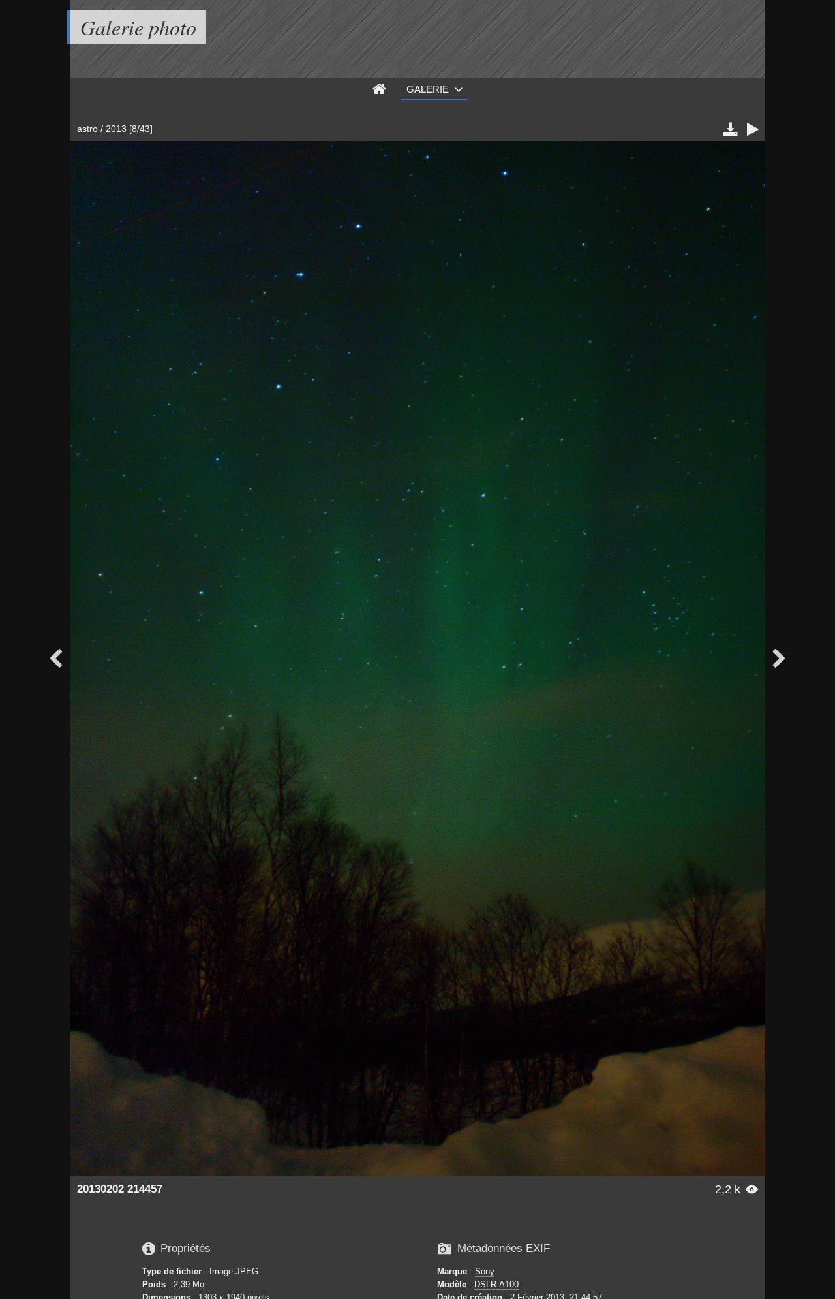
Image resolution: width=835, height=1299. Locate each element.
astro (87, 128)
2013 (116, 128)
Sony (484, 1271)
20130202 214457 (119, 1189)
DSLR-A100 (496, 1284)
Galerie (427, 89)
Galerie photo (138, 27)
